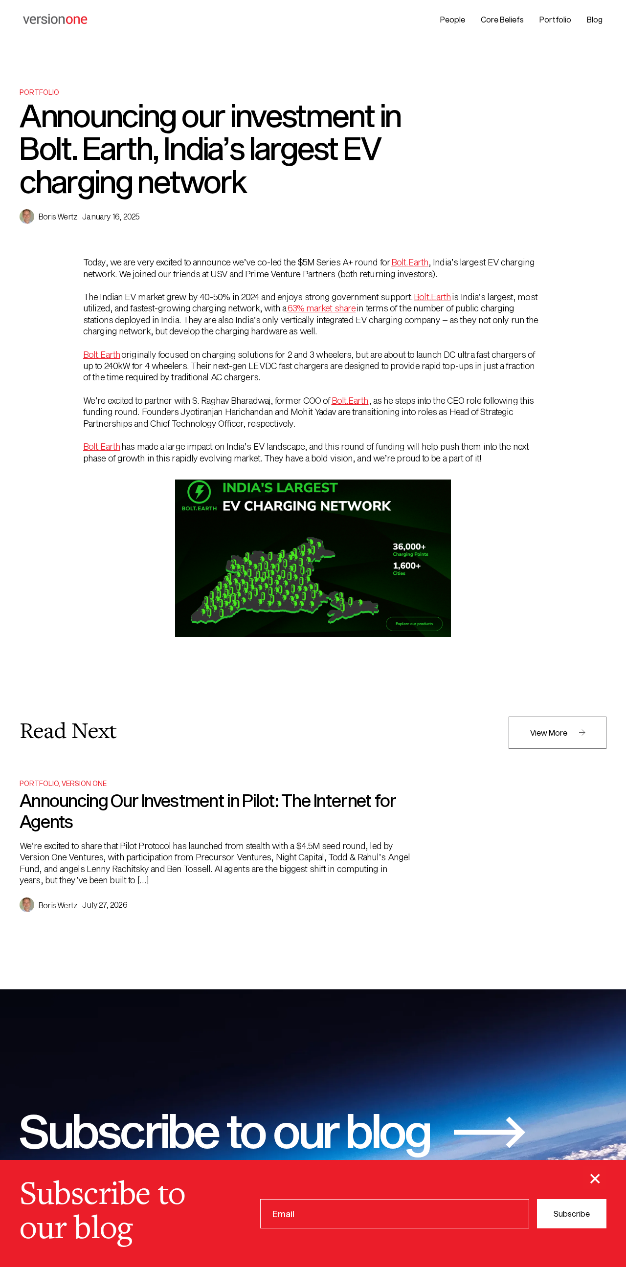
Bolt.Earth (409, 262)
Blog (595, 19)
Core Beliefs (502, 19)
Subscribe (572, 1213)
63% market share (322, 308)
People (452, 19)
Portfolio (555, 19)
